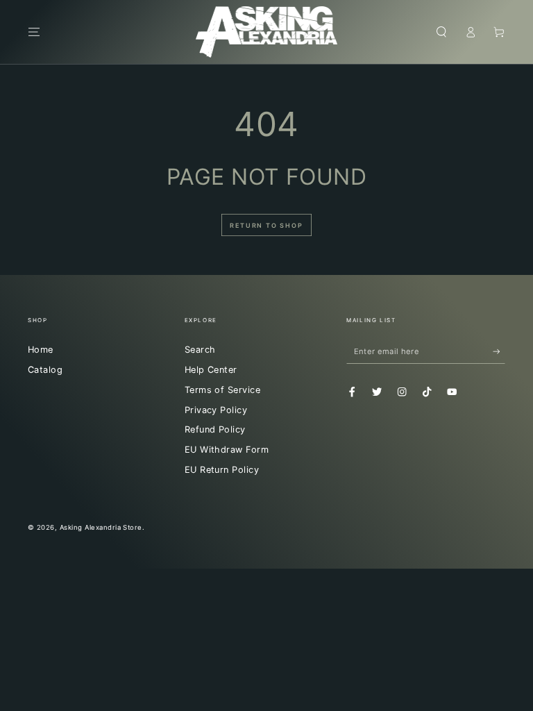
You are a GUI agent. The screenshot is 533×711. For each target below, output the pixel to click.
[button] (441, 31)
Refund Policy (215, 429)
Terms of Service (223, 390)
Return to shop (266, 225)
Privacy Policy (216, 410)
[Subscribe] (499, 351)
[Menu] (34, 31)
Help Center (211, 370)
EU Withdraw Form (227, 449)
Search (200, 349)
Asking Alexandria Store (101, 527)
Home (40, 349)
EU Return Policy (222, 470)
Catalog (45, 370)
